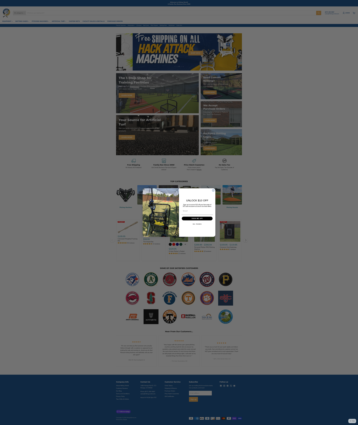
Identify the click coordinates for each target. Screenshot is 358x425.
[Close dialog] (213, 190)
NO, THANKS (197, 224)
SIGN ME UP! (197, 218)
